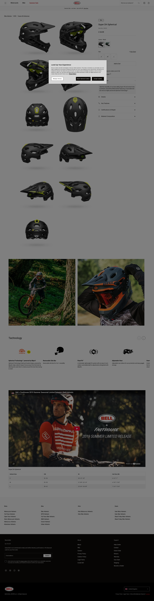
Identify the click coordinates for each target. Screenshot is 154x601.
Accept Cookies (98, 78)
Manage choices (57, 78)
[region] (78, 72)
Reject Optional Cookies (83, 78)
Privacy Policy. (72, 73)
